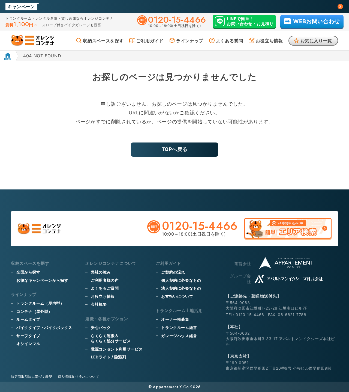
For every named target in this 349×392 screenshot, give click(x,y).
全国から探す (28, 272)
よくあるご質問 (105, 288)
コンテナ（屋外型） (34, 311)
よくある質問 (229, 40)
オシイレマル (28, 343)
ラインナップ (189, 40)
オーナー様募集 (175, 319)
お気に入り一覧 (316, 40)
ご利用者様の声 (105, 280)
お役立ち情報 (269, 40)
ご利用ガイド (150, 40)
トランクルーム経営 (179, 327)
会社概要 (99, 304)
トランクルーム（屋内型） (40, 303)
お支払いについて (177, 296)
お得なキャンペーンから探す (42, 280)
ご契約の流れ (173, 272)
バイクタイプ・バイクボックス (44, 327)
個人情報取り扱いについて (78, 377)
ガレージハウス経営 (179, 335)
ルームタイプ (28, 319)
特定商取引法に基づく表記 (31, 377)
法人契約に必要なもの (181, 288)
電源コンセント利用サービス (117, 349)
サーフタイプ (28, 335)
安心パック (101, 327)
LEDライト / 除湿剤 (108, 357)
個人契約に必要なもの (181, 280)
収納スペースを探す (103, 40)
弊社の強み (101, 272)
